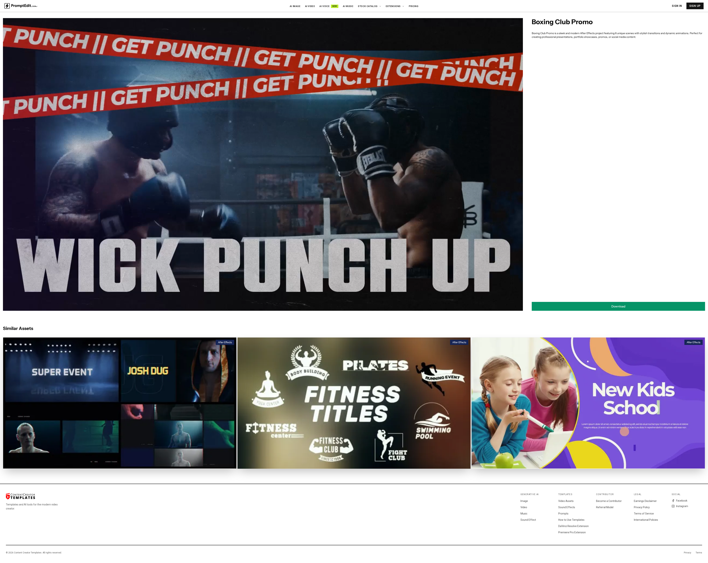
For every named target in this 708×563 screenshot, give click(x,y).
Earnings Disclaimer (645, 501)
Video (523, 507)
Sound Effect (528, 519)
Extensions (393, 6)
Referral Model (604, 507)
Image (524, 501)
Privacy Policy (642, 507)
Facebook (681, 500)
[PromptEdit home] (20, 6)
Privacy (687, 552)
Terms (699, 552)
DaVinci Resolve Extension (573, 526)
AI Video (310, 6)
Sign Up (695, 5)
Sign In (677, 5)
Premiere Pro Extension (572, 532)
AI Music (348, 6)
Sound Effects (566, 507)
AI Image (295, 6)
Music (523, 513)
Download (618, 306)
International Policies (646, 519)
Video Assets (566, 501)
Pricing (413, 6)
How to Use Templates (571, 519)
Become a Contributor (609, 501)
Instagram (682, 506)
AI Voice (328, 6)
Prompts (563, 513)
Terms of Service (644, 513)
